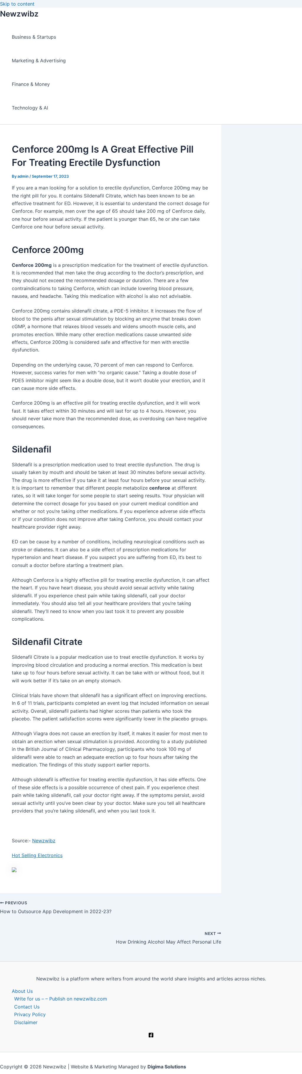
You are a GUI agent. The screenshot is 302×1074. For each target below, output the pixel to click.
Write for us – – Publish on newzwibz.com (60, 999)
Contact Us (27, 1007)
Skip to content (17, 4)
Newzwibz (19, 13)
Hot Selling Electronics (37, 855)
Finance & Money (31, 84)
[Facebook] (151, 1036)
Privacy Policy (30, 1014)
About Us (22, 991)
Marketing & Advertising (39, 60)
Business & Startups (34, 37)
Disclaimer (25, 1022)
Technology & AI (30, 108)
